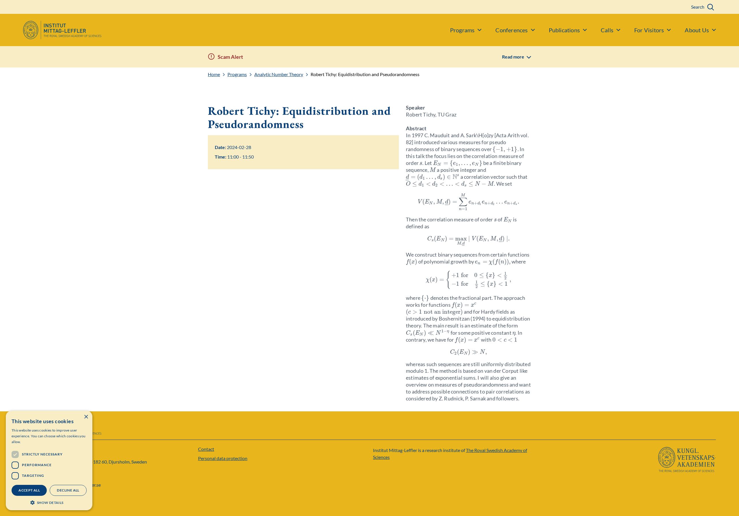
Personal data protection (222, 458)
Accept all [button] (29, 490)
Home (214, 74)
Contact (206, 449)
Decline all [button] (68, 490)
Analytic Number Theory (278, 74)
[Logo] (50, 30)
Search (697, 7)
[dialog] (49, 460)
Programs (237, 74)
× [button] (86, 417)
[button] (49, 502)
